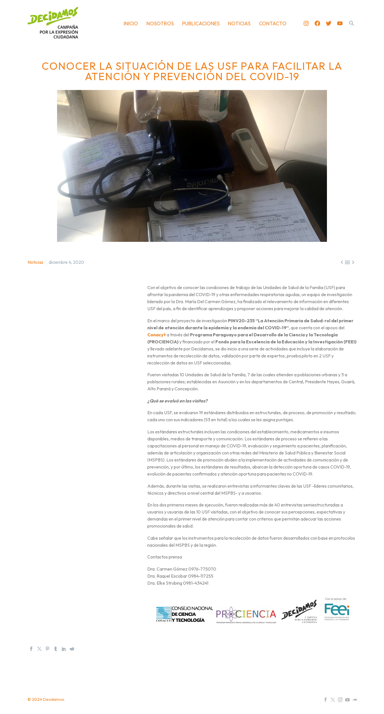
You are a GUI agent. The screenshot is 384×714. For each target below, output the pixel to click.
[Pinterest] (47, 649)
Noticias (35, 262)
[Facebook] (317, 23)
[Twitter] (328, 23)
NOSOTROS (160, 23)
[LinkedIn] (64, 649)
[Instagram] (306, 23)
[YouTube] (347, 699)
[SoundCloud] (355, 699)
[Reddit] (72, 649)
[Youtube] (340, 23)
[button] (351, 23)
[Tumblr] (55, 649)
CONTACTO (272, 23)
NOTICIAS (239, 23)
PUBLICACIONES (201, 23)
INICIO (131, 23)
